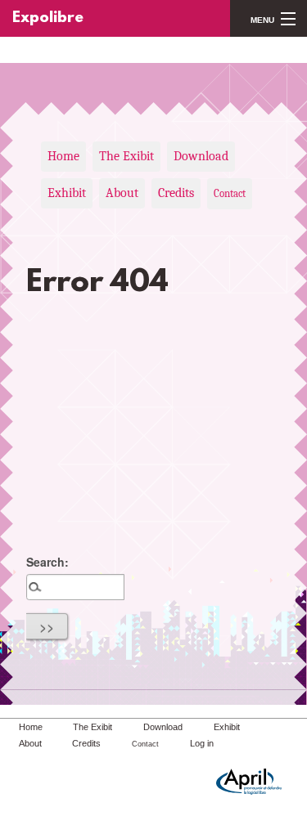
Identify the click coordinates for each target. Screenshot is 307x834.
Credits (176, 193)
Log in (202, 743)
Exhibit (66, 193)
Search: (47, 562)
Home (63, 156)
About (122, 193)
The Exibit (126, 156)
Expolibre (48, 18)
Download (201, 156)
